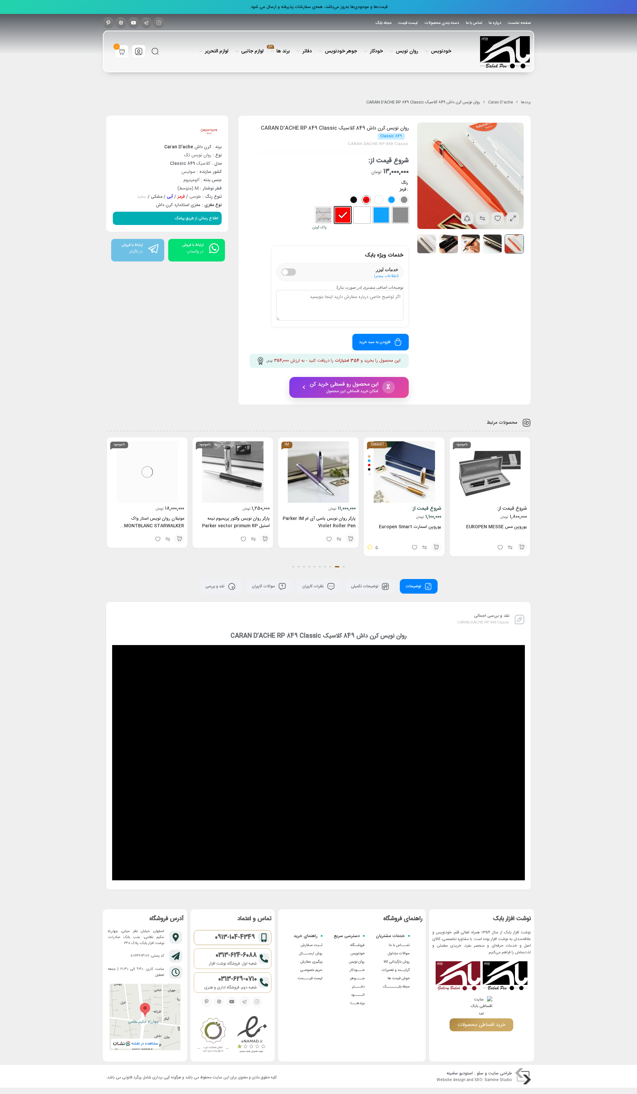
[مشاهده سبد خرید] (121, 52)
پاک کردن (319, 228)
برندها (526, 102)
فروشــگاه (357, 945)
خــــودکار (357, 970)
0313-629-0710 (237, 979)
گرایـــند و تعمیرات (396, 970)
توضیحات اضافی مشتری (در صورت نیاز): (369, 287)
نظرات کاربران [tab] (313, 586)
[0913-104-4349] (263, 937)
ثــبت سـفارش (311, 945)
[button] (351, 539)
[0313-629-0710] (263, 982)
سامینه (452, 1073)
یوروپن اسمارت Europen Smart (410, 527)
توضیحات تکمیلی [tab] (365, 586)
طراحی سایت (500, 1073)
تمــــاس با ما (399, 945)
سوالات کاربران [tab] (264, 586)
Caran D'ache (500, 102)
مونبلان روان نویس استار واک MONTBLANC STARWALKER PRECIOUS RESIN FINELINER (153, 526)
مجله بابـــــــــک (396, 987)
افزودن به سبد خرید (374, 342)
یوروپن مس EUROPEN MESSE (496, 527)
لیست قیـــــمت (310, 979)
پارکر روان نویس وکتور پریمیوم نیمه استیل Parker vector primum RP (236, 522)
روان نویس (357, 962)
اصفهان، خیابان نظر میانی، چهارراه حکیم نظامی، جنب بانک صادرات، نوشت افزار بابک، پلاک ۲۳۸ (136, 937)
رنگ (404, 183)
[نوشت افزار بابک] (505, 52)
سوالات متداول (399, 954)
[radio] (400, 215)
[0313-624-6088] (263, 958)
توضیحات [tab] (413, 586)
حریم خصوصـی (311, 970)
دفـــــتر (358, 987)
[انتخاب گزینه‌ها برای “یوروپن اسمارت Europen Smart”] (436, 547)
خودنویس (357, 954)
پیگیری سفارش (311, 962)
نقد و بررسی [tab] (215, 586)
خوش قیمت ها (399, 979)
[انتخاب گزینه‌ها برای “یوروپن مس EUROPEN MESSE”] (522, 547)
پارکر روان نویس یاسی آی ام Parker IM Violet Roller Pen (319, 522)
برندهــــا (357, 1003)
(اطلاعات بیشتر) (386, 275)
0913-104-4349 (235, 937)
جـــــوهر (357, 979)
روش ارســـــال (310, 954)
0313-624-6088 (236, 955)
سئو (480, 1073)
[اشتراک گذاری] (467, 218)
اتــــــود (358, 995)
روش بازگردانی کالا (397, 962)
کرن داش (187, 147)
